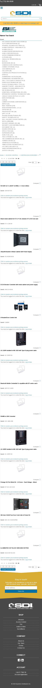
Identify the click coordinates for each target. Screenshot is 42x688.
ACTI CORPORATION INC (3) (11, 43)
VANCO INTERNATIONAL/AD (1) (11, 148)
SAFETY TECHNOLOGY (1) (10, 117)
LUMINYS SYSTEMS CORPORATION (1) (14, 102)
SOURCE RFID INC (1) (9, 129)
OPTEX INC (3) (6, 109)
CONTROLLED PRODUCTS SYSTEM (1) (14, 72)
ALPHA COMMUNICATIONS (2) (11, 55)
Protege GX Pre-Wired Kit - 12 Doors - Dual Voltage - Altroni (19, 482)
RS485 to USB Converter (8, 416)
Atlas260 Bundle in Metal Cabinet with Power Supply (16, 251)
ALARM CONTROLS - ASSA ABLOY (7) (13, 47)
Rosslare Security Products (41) (11, 115)
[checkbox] (40, 183)
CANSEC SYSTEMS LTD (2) (10, 67)
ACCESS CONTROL (11, 155)
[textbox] (20, 18)
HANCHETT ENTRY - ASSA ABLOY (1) (13, 86)
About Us (21, 641)
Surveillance (21, 629)
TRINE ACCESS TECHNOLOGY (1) (12, 144)
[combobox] (21, 18)
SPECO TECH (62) (7, 131)
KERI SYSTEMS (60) (8, 98)
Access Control (21, 622)
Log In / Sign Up (21, 672)
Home (2, 155)
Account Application (21, 674)
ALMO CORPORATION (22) (10, 53)
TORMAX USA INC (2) (8, 140)
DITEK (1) (5, 74)
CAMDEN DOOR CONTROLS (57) (12, 65)
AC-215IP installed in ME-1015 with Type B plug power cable (19, 350)
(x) (40, 154)
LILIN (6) (4, 100)
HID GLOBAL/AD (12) (8, 90)
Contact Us (21, 648)
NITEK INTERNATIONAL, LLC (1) (11, 107)
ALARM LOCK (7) (7, 49)
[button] (39, 5)
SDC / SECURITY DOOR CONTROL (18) (14, 119)
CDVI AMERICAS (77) (8, 69)
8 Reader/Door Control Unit (9, 317)
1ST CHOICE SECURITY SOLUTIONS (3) (14, 41)
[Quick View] (21, 174)
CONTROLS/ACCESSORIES (29, 155)
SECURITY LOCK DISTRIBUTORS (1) (13, 125)
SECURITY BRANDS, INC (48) (11, 123)
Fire (21, 624)
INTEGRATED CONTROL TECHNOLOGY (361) (16, 94)
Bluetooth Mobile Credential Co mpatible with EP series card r (19, 383)
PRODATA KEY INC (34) (9, 111)
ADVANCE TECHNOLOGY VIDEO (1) (13, 45)
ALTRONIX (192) (7, 57)
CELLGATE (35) (7, 70)
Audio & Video (21, 626)
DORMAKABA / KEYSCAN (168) (11, 76)
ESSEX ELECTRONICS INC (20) (11, 82)
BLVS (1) (4, 61)
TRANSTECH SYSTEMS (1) (10, 142)
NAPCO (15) (5, 104)
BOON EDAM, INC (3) (8, 63)
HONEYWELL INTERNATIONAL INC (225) (14, 92)
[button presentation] (36, 162)
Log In (34, 5)
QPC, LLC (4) (6, 113)
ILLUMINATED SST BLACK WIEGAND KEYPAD (15, 548)
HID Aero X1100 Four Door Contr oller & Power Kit (15, 515)
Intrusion (21, 619)
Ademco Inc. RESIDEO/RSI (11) (11, 59)
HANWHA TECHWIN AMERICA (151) (13, 88)
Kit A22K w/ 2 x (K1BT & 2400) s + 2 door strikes (15, 186)
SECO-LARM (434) (7, 121)
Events (21, 645)
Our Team (21, 643)
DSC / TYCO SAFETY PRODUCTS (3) (13, 80)
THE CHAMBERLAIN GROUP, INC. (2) (13, 138)
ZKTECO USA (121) (8, 150)
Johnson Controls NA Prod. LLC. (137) (13, 96)
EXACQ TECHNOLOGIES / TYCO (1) (13, 84)
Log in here (28, 197)
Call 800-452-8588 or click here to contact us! (21, 23)
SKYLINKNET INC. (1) (8, 127)
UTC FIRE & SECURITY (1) (10, 146)
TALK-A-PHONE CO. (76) (9, 137)
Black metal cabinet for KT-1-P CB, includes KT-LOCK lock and (19, 218)
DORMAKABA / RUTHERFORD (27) (12, 78)
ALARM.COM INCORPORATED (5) (12, 51)
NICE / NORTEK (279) (8, 105)
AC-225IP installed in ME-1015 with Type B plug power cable (19, 449)
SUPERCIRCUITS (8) (8, 133)
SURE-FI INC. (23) (7, 135)
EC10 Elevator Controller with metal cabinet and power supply (19, 284)
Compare (36, 183)
